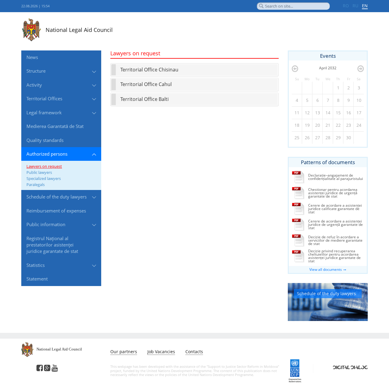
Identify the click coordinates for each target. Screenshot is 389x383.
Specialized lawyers (43, 178)
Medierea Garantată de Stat (55, 126)
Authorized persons (46, 154)
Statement (37, 279)
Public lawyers (39, 172)
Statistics (35, 265)
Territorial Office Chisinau (149, 69)
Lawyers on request (44, 166)
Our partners (123, 351)
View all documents (325, 269)
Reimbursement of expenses (56, 211)
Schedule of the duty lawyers (56, 197)
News (32, 57)
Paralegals (35, 184)
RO (346, 6)
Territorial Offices (44, 98)
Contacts (194, 351)
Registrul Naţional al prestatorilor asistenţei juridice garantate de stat (52, 244)
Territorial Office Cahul (146, 84)
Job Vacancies (161, 351)
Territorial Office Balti (144, 99)
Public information (45, 224)
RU (355, 6)
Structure (36, 71)
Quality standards (45, 140)
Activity (34, 85)
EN (365, 6)
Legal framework (44, 112)
